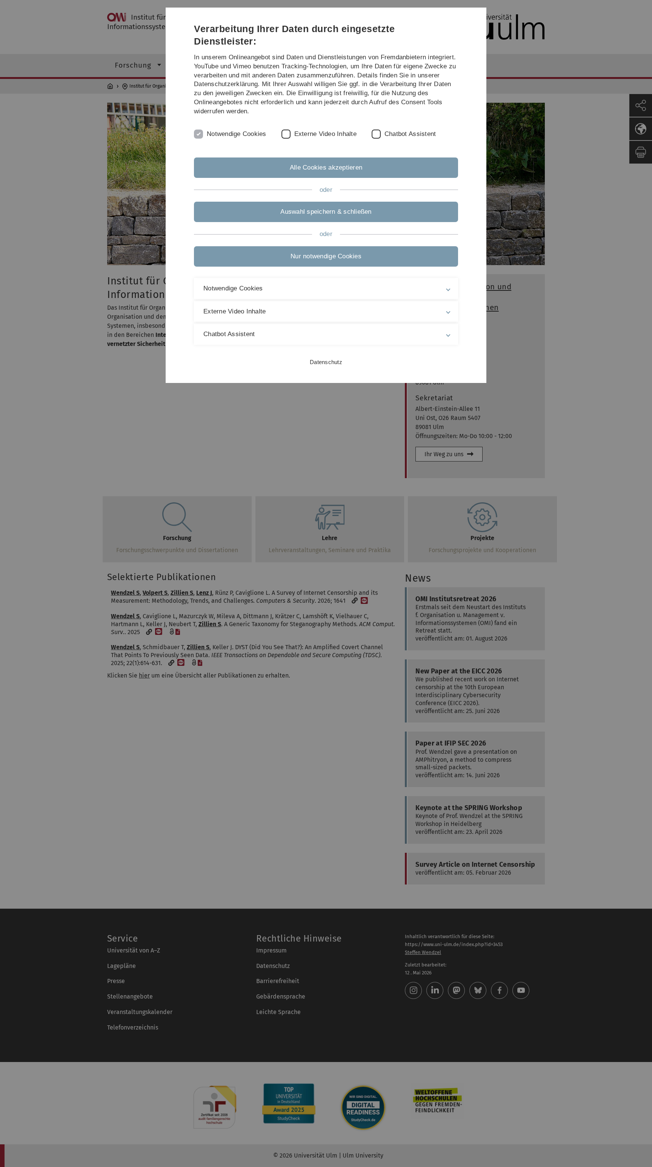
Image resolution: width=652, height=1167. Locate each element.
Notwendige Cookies (236, 133)
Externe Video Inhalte (325, 133)
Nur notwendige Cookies (326, 256)
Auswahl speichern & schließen (325, 211)
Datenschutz (326, 362)
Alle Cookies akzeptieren (326, 167)
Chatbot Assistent (410, 133)
